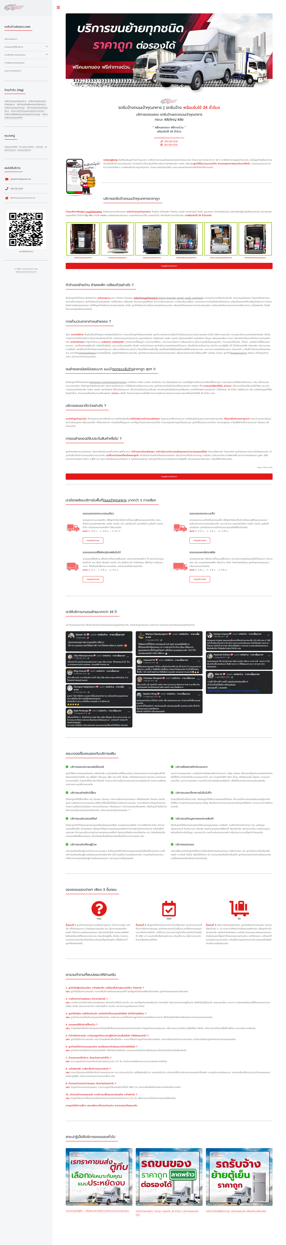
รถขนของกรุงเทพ (24, 150)
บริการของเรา (11, 39)
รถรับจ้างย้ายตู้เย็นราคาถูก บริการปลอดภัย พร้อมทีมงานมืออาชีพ (236, 1211)
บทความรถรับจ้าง (12, 70)
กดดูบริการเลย (93, 540)
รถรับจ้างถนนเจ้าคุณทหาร (15, 101)
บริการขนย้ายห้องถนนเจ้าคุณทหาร (31, 104)
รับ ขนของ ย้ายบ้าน (26, 147)
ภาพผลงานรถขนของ (14, 62)
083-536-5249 (170, 141)
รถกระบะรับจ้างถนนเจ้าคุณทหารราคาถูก (27, 111)
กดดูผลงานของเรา (169, 266)
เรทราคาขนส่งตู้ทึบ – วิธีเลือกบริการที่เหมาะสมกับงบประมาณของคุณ (97, 1211)
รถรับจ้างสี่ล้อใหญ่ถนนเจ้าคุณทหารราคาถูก (22, 114)
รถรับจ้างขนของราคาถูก (14, 107)
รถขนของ (39, 147)
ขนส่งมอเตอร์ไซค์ (11, 147)
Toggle (58, 7)
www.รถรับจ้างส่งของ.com (26, 271)
